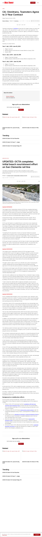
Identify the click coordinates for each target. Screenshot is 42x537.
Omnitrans (16, 20)
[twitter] (21, 24)
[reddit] (22, 24)
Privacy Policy (4, 535)
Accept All (37, 534)
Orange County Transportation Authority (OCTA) (17, 175)
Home (3, 8)
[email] (24, 24)
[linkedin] (19, 24)
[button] (3, 3)
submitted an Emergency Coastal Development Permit (26, 414)
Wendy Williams (5, 20)
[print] (39, 24)
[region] (21, 534)
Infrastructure (5, 158)
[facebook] (17, 24)
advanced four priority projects (27, 410)
